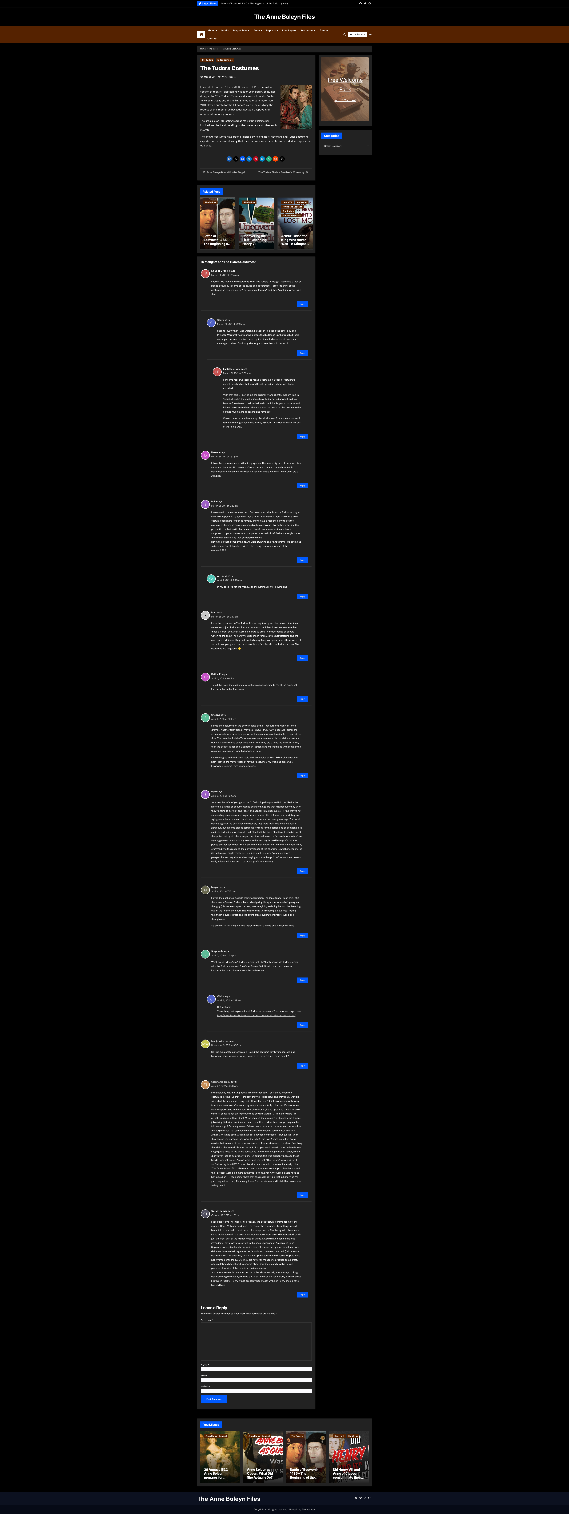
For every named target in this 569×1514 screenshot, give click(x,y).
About (211, 30)
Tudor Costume (225, 59)
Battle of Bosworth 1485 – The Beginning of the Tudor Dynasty (217, 242)
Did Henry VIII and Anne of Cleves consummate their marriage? (347, 1475)
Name (205, 1365)
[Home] (201, 34)
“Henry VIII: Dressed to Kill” (240, 87)
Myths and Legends (292, 206)
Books (225, 30)
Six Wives (353, 1436)
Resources (307, 30)
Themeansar (308, 1509)
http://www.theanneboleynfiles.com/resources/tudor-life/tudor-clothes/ (256, 1015)
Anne (257, 30)
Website (205, 1386)
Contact (212, 38)
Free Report (289, 30)
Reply (302, 304)
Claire (220, 319)
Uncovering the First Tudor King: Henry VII (255, 240)
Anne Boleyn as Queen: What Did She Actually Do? (260, 1473)
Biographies (240, 30)
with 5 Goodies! (345, 100)
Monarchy (302, 202)
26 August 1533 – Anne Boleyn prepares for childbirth (217, 1475)
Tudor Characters (292, 215)
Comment (207, 1320)
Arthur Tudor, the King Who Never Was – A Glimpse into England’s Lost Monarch (294, 244)
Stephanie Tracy (220, 1081)
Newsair (293, 1509)
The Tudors (207, 59)
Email (205, 1375)
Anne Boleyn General (216, 1436)
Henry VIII (288, 202)
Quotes (324, 30)
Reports (271, 30)
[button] (370, 34)
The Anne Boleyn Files (284, 16)
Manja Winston (219, 1041)
